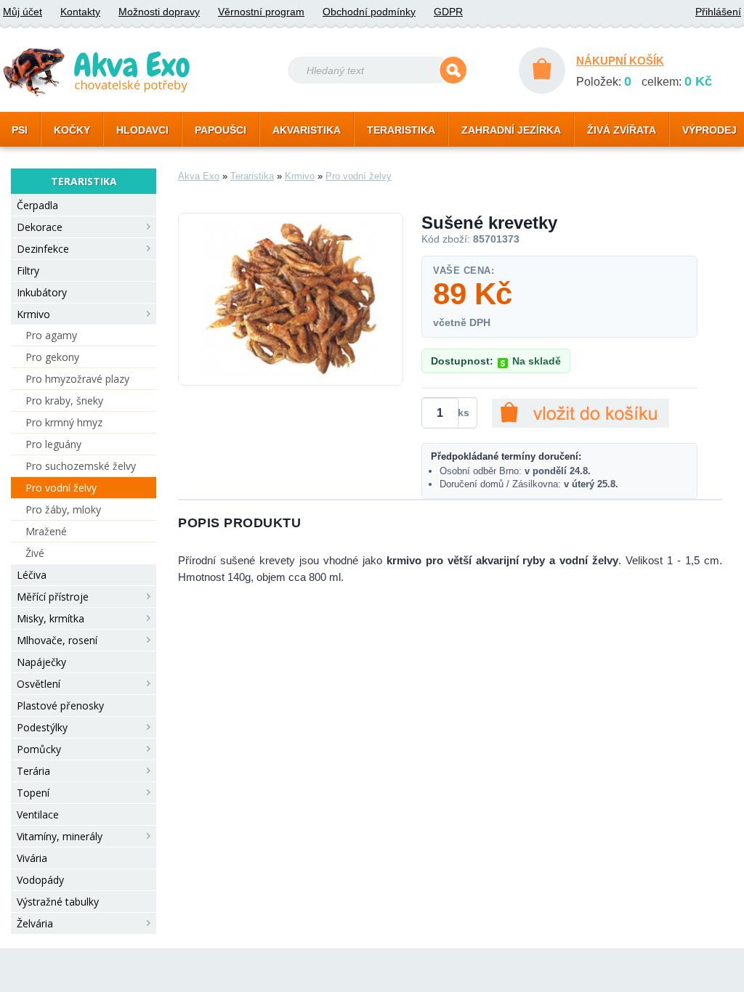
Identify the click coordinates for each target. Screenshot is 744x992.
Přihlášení (718, 11)
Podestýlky (42, 727)
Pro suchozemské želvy (80, 466)
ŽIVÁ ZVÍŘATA (621, 130)
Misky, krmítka (50, 618)
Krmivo (33, 314)
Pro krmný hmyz (63, 422)
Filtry (28, 270)
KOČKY (72, 130)
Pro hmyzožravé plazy (77, 379)
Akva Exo (198, 176)
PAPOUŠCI (220, 130)
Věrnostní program (261, 11)
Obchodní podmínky (369, 11)
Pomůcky (39, 749)
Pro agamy (51, 335)
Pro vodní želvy (61, 488)
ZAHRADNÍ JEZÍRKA (511, 130)
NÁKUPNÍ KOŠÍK (620, 60)
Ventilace (38, 814)
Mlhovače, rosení (57, 640)
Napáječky (41, 662)
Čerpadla (37, 205)
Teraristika (252, 176)
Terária (33, 771)
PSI (20, 130)
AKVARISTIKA (306, 130)
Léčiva (31, 575)
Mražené (46, 531)
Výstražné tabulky (58, 901)
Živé (34, 553)
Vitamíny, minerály (59, 836)
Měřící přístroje (53, 596)
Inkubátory (42, 292)
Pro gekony (52, 357)
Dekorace (39, 227)
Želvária (35, 923)
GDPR (448, 11)
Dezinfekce (43, 249)
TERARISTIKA (401, 130)
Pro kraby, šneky (64, 400)
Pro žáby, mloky (63, 509)
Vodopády (40, 880)
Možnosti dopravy (159, 11)
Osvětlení (38, 684)
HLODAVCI (142, 130)
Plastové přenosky (60, 705)
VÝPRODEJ (709, 130)
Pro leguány (53, 444)
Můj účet (22, 11)
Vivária (32, 858)
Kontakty (80, 11)
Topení (33, 793)
